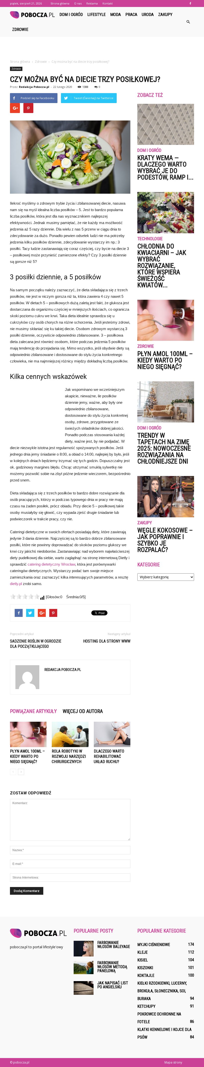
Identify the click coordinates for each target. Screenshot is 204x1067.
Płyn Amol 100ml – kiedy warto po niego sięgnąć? (27, 756)
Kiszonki (145, 967)
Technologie (150, 239)
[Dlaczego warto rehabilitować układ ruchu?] (112, 734)
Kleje (142, 952)
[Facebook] (190, 3)
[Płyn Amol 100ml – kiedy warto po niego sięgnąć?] (28, 734)
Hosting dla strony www (106, 641)
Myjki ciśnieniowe (153, 944)
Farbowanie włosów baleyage (113, 944)
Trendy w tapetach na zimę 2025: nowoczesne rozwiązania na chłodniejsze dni (164, 448)
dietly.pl (16, 584)
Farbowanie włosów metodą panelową (112, 966)
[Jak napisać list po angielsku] (84, 988)
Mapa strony (173, 1062)
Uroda (148, 14)
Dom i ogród (71, 14)
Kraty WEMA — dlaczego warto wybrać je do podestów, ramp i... (165, 167)
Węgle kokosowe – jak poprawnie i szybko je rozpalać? (165, 540)
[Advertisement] (102, 47)
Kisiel (142, 960)
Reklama (92, 3)
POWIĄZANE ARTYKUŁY (33, 711)
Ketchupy (146, 1006)
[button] (188, 22)
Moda (115, 14)
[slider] (25, 596)
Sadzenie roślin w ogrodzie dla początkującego (35, 644)
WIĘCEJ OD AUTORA (83, 711)
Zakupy (165, 14)
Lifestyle (96, 14)
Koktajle (145, 975)
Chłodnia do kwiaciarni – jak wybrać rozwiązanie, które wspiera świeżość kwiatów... (161, 265)
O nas (78, 3)
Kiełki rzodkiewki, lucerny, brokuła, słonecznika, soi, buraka (162, 991)
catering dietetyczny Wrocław (51, 564)
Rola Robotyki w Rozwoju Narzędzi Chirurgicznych (69, 756)
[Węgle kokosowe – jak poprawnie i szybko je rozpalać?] (165, 496)
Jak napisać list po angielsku (112, 985)
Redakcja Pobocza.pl (34, 87)
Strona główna (60, 3)
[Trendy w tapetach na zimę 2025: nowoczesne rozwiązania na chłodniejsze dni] (165, 401)
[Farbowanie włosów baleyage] (84, 948)
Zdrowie (20, 29)
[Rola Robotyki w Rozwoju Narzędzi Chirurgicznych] (70, 734)
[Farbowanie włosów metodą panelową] (84, 967)
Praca (131, 14)
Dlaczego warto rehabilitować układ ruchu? (109, 756)
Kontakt (107, 3)
